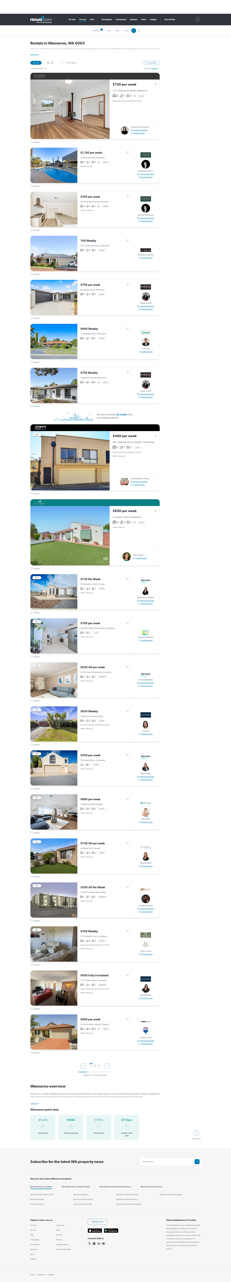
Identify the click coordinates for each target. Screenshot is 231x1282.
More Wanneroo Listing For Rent (76, 1186)
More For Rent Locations (151, 1186)
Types (126, 31)
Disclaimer (41, 1275)
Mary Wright (138, 555)
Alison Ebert (146, 773)
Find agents (107, 19)
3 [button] (99, 1066)
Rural (143, 19)
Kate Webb (145, 819)
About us (59, 1235)
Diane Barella (145, 995)
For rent (82, 19)
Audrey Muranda (146, 905)
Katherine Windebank (140, 127)
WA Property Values (63, 1249)
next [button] (107, 1066)
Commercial (121, 19)
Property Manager (145, 637)
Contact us (60, 1225)
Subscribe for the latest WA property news (66, 1161)
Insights (153, 19)
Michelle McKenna (146, 171)
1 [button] (91, 1066)
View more (34, 55)
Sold (92, 19)
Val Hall (145, 731)
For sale (72, 19)
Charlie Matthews (145, 680)
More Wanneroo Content (41, 1186)
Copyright (50, 1275)
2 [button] (95, 1066)
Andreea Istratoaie (145, 255)
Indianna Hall (145, 303)
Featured (154, 68)
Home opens (62, 63)
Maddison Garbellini (145, 597)
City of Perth (169, 19)
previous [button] (83, 1066)
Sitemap (59, 1240)
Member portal (97, 1222)
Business (134, 19)
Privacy (32, 1275)
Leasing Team (146, 1037)
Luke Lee (146, 348)
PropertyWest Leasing (140, 478)
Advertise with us (62, 1244)
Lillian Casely (145, 951)
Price (109, 31)
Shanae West (145, 863)
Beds (117, 31)
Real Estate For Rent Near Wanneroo (115, 1186)
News (58, 1230)
